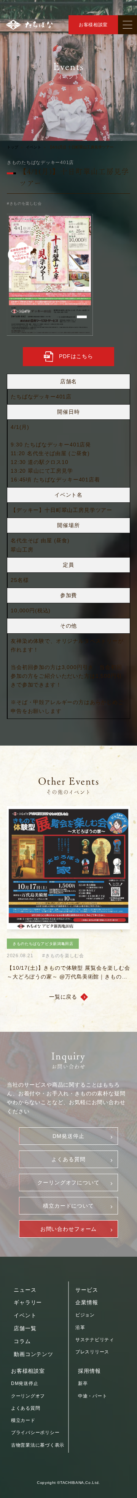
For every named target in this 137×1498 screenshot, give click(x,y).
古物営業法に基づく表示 (37, 1445)
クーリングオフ (28, 1396)
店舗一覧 (25, 1328)
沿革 (80, 1327)
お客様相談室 (93, 24)
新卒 (83, 1383)
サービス (86, 1290)
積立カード (23, 1420)
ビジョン (85, 1315)
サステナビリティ (94, 1339)
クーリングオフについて (68, 1182)
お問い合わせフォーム (68, 1229)
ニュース (25, 1290)
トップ (12, 147)
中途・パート (92, 1396)
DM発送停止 (68, 1136)
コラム (22, 1341)
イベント (33, 147)
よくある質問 (68, 1159)
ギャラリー (28, 1302)
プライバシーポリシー (35, 1432)
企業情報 (86, 1302)
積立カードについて (68, 1206)
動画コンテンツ (33, 1354)
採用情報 (89, 1371)
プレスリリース (92, 1352)
